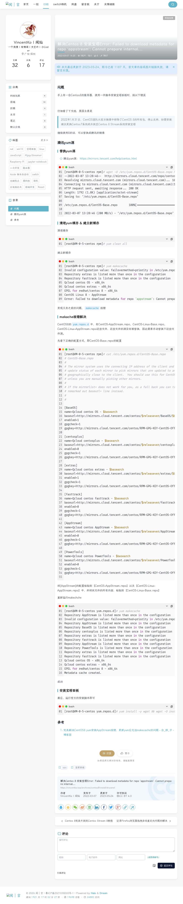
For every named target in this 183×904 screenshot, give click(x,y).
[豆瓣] (89, 807)
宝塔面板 (80, 767)
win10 (20, 149)
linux (41, 149)
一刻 (36, 4)
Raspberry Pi (17, 161)
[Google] (118, 807)
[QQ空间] (68, 807)
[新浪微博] (82, 807)
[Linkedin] (97, 807)
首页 (26, 4)
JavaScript (15, 155)
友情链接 (109, 4)
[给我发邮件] (38, 74)
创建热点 (14, 181)
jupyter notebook (37, 161)
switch (35, 174)
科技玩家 (169, 18)
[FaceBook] (104, 807)
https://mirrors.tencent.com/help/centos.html (108, 158)
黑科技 (26, 181)
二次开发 (14, 168)
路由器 (26, 168)
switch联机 (60, 4)
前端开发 (29, 187)
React (41, 187)
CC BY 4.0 (125, 796)
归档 (46, 4)
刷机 (35, 181)
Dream (103, 893)
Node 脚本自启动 (19, 174)
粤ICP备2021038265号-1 (59, 893)
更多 (43, 140)
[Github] (18, 74)
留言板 (85, 4)
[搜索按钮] (172, 4)
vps (64, 767)
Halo (93, 893)
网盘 (74, 4)
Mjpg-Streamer (33, 155)
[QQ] (61, 807)
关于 (96, 4)
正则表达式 (16, 187)
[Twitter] (111, 807)
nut (11, 149)
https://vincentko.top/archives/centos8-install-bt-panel (87, 787)
